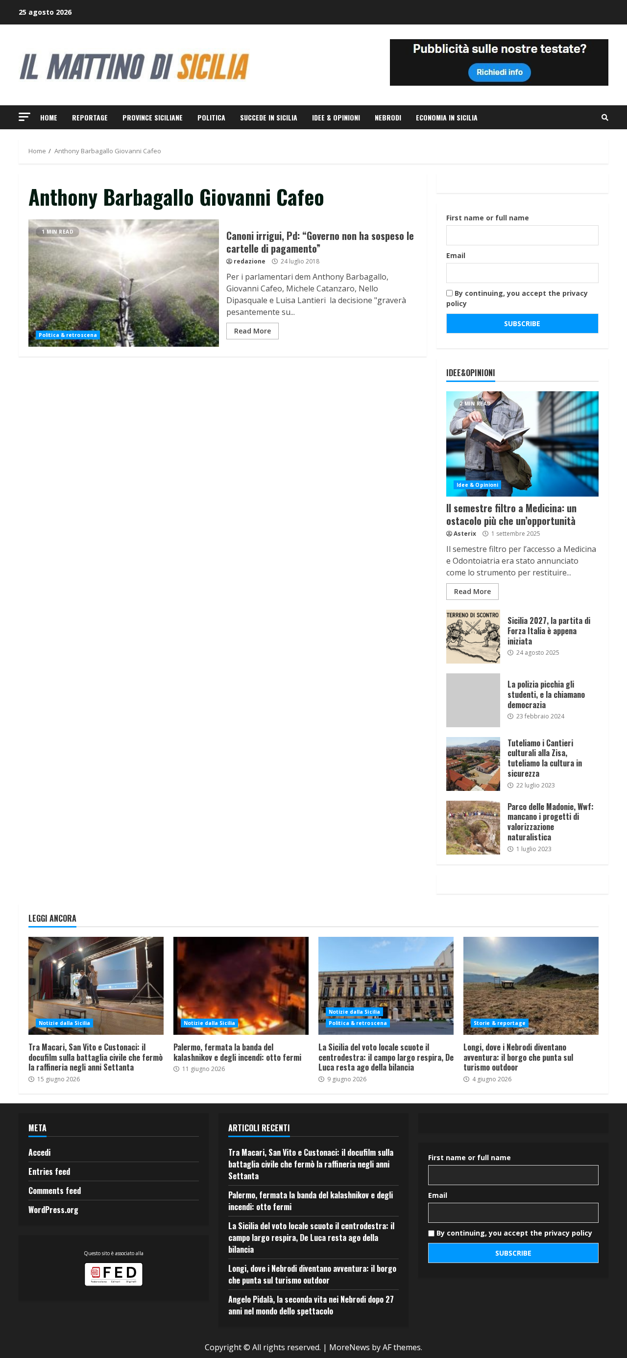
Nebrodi (388, 117)
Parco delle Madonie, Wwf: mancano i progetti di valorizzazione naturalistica (473, 828)
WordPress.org (53, 1209)
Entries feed (49, 1171)
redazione (249, 261)
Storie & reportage (500, 1023)
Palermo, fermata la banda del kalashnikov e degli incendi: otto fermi (241, 986)
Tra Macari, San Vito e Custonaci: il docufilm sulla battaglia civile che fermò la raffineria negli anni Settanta (96, 986)
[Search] (605, 117)
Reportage (90, 117)
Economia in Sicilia (447, 117)
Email (455, 255)
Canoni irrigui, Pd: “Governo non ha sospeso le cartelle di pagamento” (123, 283)
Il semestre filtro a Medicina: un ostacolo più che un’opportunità (522, 444)
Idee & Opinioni (336, 117)
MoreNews (349, 1347)
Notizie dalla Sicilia (64, 1023)
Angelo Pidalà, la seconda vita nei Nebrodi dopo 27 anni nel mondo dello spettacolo (311, 1305)
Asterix (465, 533)
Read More (252, 330)
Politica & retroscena (68, 335)
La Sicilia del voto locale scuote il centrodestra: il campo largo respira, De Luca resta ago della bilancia (386, 986)
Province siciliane (152, 117)
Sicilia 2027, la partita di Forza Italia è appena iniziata (473, 637)
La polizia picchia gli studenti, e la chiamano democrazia (473, 700)
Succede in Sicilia (268, 117)
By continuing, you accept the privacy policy (517, 298)
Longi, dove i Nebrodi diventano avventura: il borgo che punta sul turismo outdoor (531, 986)
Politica (211, 117)
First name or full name (487, 217)
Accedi (39, 1152)
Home (48, 117)
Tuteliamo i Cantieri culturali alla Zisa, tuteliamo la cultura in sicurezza (473, 764)
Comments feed (54, 1190)
